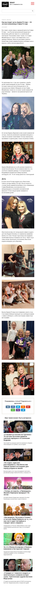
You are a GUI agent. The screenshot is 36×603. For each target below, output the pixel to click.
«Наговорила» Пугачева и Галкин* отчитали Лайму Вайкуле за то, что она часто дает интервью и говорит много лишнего (18, 520)
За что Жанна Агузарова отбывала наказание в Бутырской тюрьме (18, 548)
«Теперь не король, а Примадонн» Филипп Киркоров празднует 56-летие (17, 493)
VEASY (12, 3)
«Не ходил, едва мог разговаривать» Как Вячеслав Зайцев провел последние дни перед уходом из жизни (16, 465)
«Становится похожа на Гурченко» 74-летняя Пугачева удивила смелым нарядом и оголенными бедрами (18, 437)
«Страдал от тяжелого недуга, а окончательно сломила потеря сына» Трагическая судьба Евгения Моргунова (18, 576)
